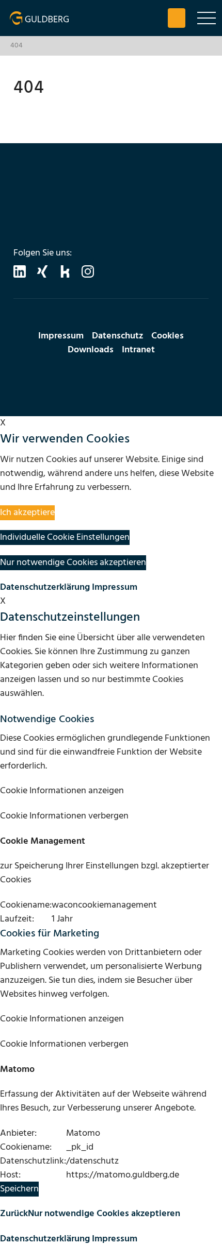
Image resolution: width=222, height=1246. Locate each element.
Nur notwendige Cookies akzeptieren (104, 1213)
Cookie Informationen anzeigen (62, 791)
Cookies (167, 336)
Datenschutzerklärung (45, 587)
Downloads (91, 350)
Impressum (61, 336)
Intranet (138, 350)
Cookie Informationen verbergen (64, 816)
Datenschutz (117, 336)
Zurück (14, 1213)
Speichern (19, 1189)
